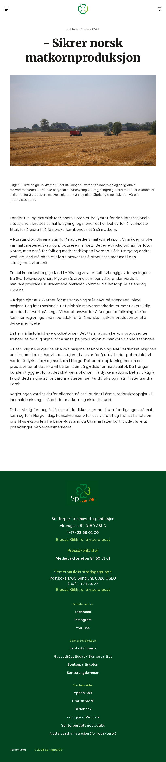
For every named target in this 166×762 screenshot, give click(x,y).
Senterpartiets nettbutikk (83, 725)
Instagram (83, 620)
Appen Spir (83, 693)
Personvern (18, 749)
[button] (159, 9)
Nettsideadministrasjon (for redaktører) (83, 733)
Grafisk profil (83, 701)
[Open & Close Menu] (6, 10)
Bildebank (83, 709)
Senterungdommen (83, 673)
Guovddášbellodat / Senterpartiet (83, 656)
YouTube (83, 628)
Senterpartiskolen (83, 664)
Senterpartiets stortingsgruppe (83, 572)
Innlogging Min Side (83, 717)
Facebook (83, 612)
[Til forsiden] (83, 14)
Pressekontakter (83, 550)
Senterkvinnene (83, 648)
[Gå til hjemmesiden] (83, 504)
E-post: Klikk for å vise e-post (83, 539)
